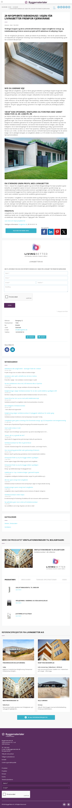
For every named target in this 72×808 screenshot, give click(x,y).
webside (31, 337)
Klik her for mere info (21, 231)
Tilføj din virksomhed (8, 754)
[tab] (10, 579)
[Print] (69, 7)
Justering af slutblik (24, 614)
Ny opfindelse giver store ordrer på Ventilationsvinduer (21, 502)
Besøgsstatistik (6, 751)
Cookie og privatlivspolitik (9, 762)
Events (4, 777)
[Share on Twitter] (66, 7)
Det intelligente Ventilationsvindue (15, 406)
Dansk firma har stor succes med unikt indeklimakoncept (22, 398)
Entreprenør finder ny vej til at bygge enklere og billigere (21, 457)
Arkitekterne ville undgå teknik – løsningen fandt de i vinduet (23, 368)
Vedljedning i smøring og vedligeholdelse (32, 600)
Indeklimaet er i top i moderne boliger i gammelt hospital (22, 472)
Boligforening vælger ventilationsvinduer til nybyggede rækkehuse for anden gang (29, 413)
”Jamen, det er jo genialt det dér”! (15, 435)
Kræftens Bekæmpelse (46, 663)
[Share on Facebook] (58, 7)
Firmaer (4, 774)
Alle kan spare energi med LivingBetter (16, 480)
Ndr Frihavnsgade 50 (10, 700)
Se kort (43, 337)
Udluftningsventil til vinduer (27, 587)
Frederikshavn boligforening (14, 663)
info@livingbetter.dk (21, 330)
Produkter (5, 768)
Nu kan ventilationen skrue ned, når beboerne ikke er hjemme (23, 383)
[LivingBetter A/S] (55, 564)
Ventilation (8, 527)
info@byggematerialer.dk (13, 749)
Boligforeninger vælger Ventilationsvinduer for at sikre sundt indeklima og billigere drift (31, 391)
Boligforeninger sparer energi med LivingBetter (19, 487)
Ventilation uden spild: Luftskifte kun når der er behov (21, 376)
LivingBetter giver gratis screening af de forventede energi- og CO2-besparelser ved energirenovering (35, 420)
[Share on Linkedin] (61, 7)
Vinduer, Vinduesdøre (11, 523)
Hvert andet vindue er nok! (13, 428)
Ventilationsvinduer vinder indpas (14, 495)
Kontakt (4, 759)
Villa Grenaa (42, 700)
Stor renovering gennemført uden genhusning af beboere (22, 450)
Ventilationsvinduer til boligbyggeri (49, 550)
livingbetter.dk (23, 224)
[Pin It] (64, 7)
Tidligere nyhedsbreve (8, 757)
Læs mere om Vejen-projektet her (15, 221)
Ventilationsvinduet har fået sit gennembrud (18, 443)
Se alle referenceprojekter (37, 717)
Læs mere (18, 590)
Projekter (4, 771)
